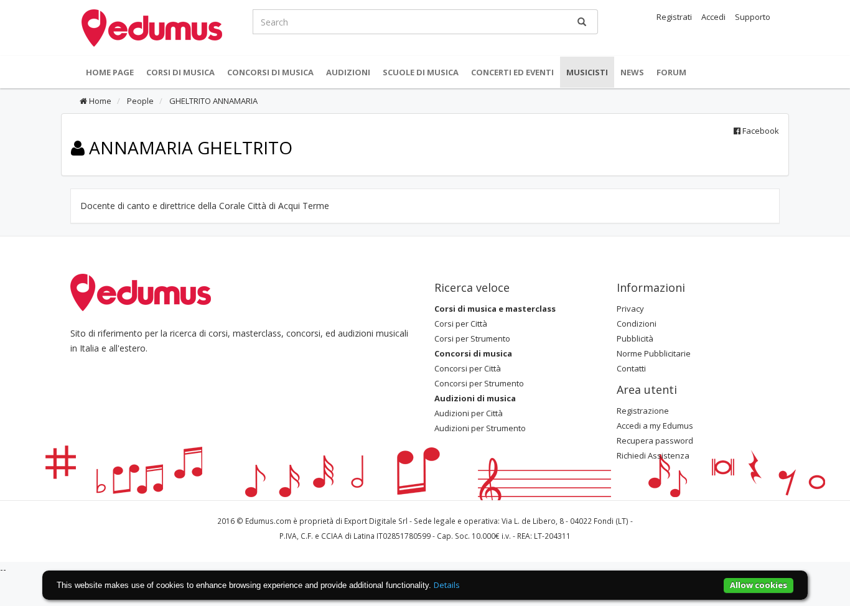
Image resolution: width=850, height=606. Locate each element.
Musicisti (587, 72)
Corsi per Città (460, 323)
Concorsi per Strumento (479, 383)
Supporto (752, 16)
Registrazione (643, 410)
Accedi (713, 16)
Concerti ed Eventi (512, 72)
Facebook (759, 130)
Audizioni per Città (468, 413)
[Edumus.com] (140, 291)
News (632, 72)
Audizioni (348, 72)
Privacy (630, 308)
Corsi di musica (180, 72)
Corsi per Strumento (472, 338)
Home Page (110, 72)
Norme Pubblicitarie (654, 353)
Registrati (674, 16)
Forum (671, 72)
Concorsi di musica (270, 72)
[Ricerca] (582, 21)
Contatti (631, 368)
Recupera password (655, 440)
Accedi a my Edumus (655, 425)
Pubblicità (635, 338)
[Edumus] (152, 26)
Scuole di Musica (421, 72)
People (139, 100)
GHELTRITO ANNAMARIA (212, 100)
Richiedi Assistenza (653, 455)
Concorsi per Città (467, 368)
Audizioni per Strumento (480, 428)
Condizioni (636, 323)
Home (99, 100)
